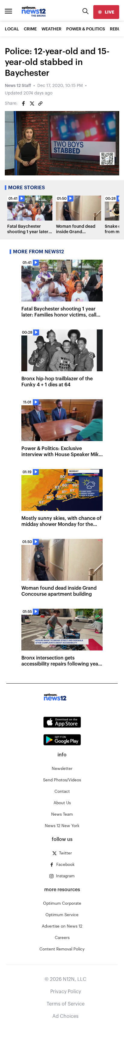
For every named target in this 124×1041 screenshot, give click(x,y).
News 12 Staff (18, 86)
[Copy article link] (40, 103)
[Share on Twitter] (31, 103)
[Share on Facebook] (23, 103)
